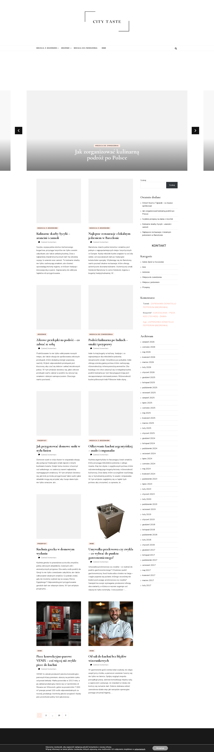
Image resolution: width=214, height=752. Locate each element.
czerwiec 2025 (148, 408)
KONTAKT (159, 246)
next (195, 130)
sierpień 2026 (148, 342)
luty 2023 (146, 489)
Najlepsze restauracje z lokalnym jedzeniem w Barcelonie (109, 236)
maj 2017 (146, 570)
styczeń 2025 (148, 433)
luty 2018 (146, 539)
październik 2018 (149, 534)
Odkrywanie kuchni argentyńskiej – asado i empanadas (110, 448)
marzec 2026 (148, 362)
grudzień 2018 (148, 524)
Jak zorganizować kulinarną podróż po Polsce (107, 154)
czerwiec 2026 (148, 347)
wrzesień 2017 (149, 565)
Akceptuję (160, 748)
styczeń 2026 (148, 372)
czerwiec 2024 (148, 463)
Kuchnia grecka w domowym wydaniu (55, 551)
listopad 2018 (148, 529)
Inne (104, 48)
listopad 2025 (148, 382)
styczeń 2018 (148, 544)
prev (18, 130)
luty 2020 (146, 499)
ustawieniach (139, 749)
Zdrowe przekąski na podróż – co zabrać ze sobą (58, 342)
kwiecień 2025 (148, 418)
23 (60, 715)
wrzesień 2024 (149, 453)
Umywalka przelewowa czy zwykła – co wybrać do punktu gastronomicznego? (110, 553)
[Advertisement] (107, 69)
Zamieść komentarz (48, 242)
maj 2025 (146, 413)
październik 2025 (149, 387)
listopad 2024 (148, 443)
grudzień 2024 (148, 438)
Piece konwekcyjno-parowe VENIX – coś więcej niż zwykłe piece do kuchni (56, 660)
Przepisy (42, 441)
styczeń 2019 (148, 519)
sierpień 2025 (148, 397)
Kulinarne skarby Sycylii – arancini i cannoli (53, 236)
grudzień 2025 (148, 377)
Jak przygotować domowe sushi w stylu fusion (58, 448)
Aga (145, 322)
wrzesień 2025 (149, 392)
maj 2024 (146, 468)
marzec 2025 (148, 423)
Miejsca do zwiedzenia (85, 48)
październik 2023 (149, 479)
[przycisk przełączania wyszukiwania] (176, 49)
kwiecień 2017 (148, 575)
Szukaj (143, 180)
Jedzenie (65, 48)
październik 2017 (149, 560)
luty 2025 (146, 428)
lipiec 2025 (147, 402)
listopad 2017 (148, 555)
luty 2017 (146, 585)
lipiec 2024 (147, 458)
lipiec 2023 (147, 484)
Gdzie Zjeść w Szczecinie (153, 262)
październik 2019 (149, 504)
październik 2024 (149, 448)
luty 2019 (146, 514)
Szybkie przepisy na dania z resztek (157, 219)
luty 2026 (146, 367)
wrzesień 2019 (149, 509)
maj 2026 (146, 352)
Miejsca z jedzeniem (46, 48)
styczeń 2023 (148, 494)
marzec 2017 (148, 580)
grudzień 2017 (148, 550)
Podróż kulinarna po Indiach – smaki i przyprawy (108, 342)
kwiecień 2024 (148, 473)
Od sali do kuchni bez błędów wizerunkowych (107, 658)
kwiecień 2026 (148, 357)
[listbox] (107, 130)
